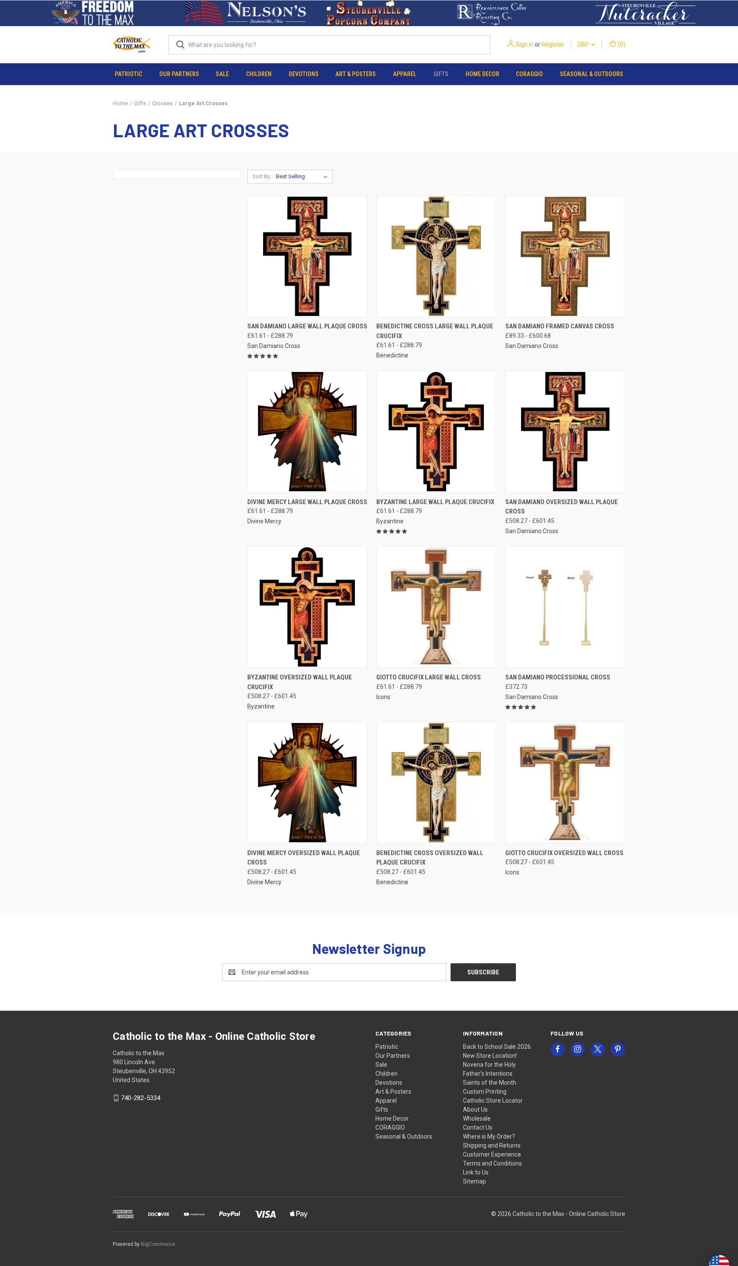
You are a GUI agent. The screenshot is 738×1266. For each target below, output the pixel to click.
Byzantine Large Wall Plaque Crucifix (435, 502)
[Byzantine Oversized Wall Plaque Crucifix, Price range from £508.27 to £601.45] (307, 607)
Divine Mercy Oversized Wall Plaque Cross (303, 858)
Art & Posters (355, 74)
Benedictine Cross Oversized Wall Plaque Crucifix (429, 858)
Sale (222, 74)
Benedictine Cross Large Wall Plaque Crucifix (434, 331)
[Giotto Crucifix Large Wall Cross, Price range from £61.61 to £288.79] (436, 607)
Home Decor (482, 74)
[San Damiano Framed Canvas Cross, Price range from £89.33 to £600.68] (565, 256)
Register (553, 44)
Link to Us (476, 1172)
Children (259, 74)
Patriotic (128, 74)
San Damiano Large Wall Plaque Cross (307, 326)
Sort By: (261, 176)
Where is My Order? (489, 1136)
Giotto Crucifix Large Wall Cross (428, 677)
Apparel (404, 74)
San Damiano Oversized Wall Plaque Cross (561, 507)
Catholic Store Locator (493, 1100)
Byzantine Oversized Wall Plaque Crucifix (299, 682)
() (620, 44)
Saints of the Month (489, 1082)
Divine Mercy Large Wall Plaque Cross (307, 502)
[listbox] (303, 176)
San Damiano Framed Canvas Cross (559, 326)
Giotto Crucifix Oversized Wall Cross (564, 853)
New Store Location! (490, 1055)
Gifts (440, 74)
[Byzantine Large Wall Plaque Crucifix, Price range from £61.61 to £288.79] (436, 431)
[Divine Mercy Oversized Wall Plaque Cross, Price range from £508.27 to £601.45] (307, 782)
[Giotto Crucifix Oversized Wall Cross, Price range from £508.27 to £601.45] (565, 782)
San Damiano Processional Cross (557, 677)
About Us (475, 1109)
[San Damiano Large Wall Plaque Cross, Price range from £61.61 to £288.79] (307, 256)
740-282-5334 (140, 1098)
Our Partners (179, 74)
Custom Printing (485, 1091)
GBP (583, 44)
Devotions (304, 74)
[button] (92, 13)
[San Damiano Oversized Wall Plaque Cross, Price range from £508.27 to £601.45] (565, 431)
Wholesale (477, 1118)
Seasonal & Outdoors (591, 74)
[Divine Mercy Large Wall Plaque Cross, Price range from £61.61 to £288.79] (307, 431)
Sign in (524, 44)
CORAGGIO (529, 74)
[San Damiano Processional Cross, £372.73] (565, 607)
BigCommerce (158, 1244)
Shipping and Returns (492, 1145)
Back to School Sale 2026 (497, 1046)
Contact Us (477, 1127)
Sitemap (474, 1181)
